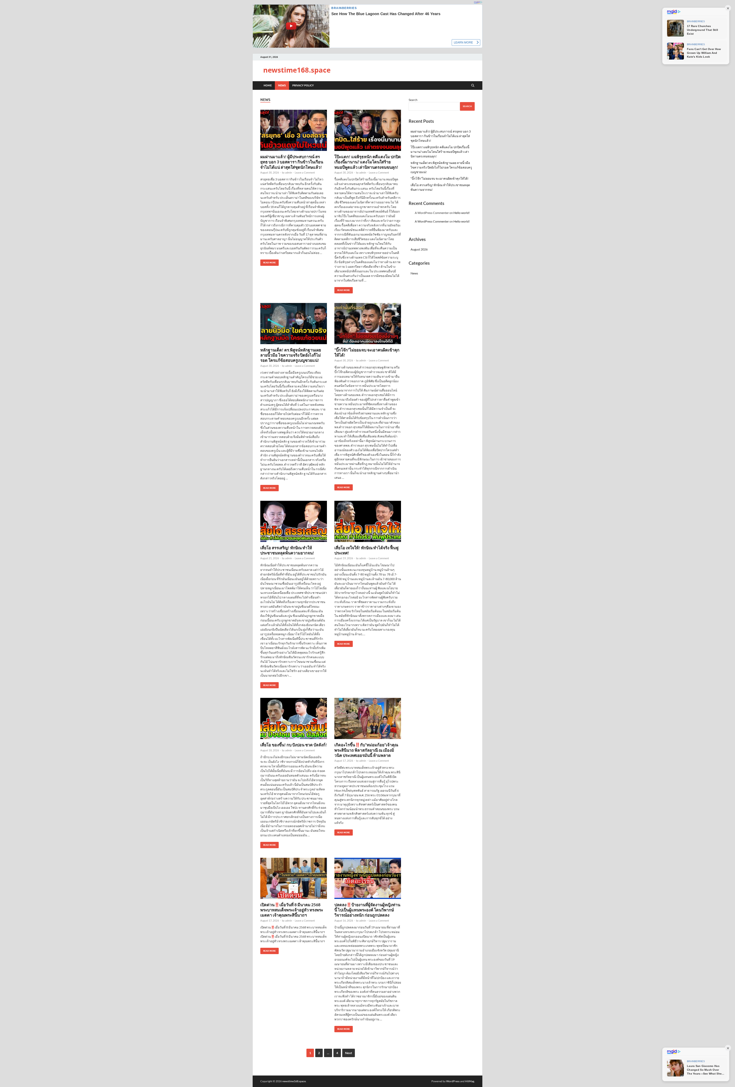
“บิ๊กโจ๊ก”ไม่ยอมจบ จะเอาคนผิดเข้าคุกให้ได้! (439, 178)
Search (413, 99)
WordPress (453, 1081)
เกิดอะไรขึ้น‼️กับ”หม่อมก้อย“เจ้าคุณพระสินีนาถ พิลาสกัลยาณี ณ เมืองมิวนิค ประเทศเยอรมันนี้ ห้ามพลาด (366, 750)
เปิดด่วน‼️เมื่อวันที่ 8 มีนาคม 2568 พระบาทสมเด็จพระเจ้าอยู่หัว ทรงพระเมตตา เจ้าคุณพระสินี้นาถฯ (291, 910)
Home (268, 85)
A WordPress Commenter (432, 221)
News (282, 85)
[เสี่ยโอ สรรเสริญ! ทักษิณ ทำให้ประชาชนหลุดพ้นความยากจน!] (293, 521)
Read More (268, 261)
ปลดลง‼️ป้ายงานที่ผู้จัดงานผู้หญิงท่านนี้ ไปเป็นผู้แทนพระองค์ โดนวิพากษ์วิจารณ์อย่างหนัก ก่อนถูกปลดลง (367, 910)
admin (288, 172)
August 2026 (419, 249)
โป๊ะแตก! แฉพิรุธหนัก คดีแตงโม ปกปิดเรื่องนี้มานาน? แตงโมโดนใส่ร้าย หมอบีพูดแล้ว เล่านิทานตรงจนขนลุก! (367, 161)
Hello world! (461, 212)
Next (348, 1053)
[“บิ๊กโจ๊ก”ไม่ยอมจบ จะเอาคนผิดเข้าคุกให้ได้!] (367, 323)
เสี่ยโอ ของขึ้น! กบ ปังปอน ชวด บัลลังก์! (293, 744)
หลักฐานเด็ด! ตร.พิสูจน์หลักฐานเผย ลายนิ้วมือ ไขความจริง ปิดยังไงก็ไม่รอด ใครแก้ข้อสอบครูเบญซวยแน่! (290, 355)
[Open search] (473, 85)
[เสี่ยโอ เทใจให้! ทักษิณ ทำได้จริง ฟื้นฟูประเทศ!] (367, 521)
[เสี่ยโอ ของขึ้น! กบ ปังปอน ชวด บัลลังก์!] (293, 718)
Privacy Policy (303, 85)
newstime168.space (297, 70)
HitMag (469, 1081)
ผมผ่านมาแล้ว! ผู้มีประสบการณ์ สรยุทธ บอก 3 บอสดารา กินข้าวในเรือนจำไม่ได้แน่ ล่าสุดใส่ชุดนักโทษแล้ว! (291, 161)
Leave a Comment (305, 172)
